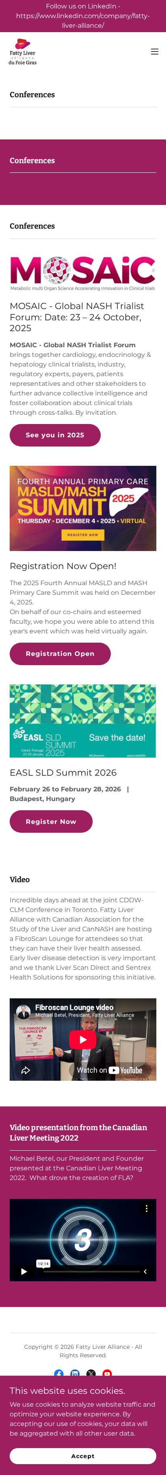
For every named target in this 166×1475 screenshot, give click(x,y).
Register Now (51, 822)
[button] (155, 51)
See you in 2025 (55, 435)
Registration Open (60, 654)
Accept (82, 1455)
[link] (22, 51)
